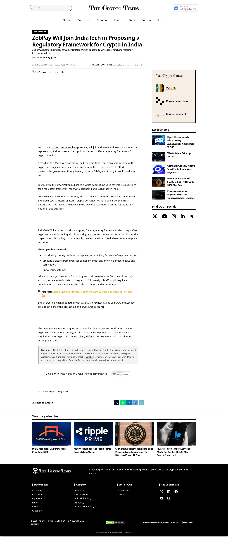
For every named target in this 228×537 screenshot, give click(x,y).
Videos (36, 506)
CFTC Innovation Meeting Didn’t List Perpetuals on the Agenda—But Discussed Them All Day (134, 452)
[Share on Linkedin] (129, 402)
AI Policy (79, 502)
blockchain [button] (70, 306)
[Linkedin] (168, 491)
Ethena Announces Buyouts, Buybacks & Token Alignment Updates (180, 195)
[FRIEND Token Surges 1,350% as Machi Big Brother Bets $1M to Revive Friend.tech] (176, 434)
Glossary (37, 510)
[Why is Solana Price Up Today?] (158, 156)
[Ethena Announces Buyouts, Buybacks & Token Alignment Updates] (158, 195)
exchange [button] (73, 147)
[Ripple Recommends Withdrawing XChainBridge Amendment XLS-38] (158, 140)
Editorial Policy (82, 498)
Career (120, 494)
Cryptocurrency (55, 391)
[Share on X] (116, 402)
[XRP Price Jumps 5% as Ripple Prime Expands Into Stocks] (93, 434)
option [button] (81, 230)
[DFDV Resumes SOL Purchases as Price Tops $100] (51, 434)
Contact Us (123, 490)
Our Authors (81, 494)
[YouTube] (164, 216)
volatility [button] (90, 356)
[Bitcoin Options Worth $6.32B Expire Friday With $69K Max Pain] (158, 182)
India (65, 391)
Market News (40, 32)
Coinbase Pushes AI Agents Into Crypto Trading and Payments (181, 169)
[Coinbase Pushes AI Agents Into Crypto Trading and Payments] (158, 169)
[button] (141, 402)
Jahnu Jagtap (49, 57)
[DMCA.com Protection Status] (115, 522)
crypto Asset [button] (89, 306)
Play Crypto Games (169, 75)
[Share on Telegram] (135, 402)
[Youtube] (161, 498)
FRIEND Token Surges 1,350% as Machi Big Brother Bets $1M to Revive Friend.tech (173, 452)
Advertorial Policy (84, 506)
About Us (79, 490)
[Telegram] (191, 216)
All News (37, 490)
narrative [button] (123, 204)
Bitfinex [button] (90, 336)
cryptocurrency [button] (59, 147)
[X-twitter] (161, 491)
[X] (155, 216)
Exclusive (37, 494)
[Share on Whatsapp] (123, 402)
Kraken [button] (80, 336)
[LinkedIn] (182, 216)
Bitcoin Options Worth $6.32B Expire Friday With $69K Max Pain (180, 182)
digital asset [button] (89, 234)
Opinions (37, 498)
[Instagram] (173, 216)
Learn (35, 502)
